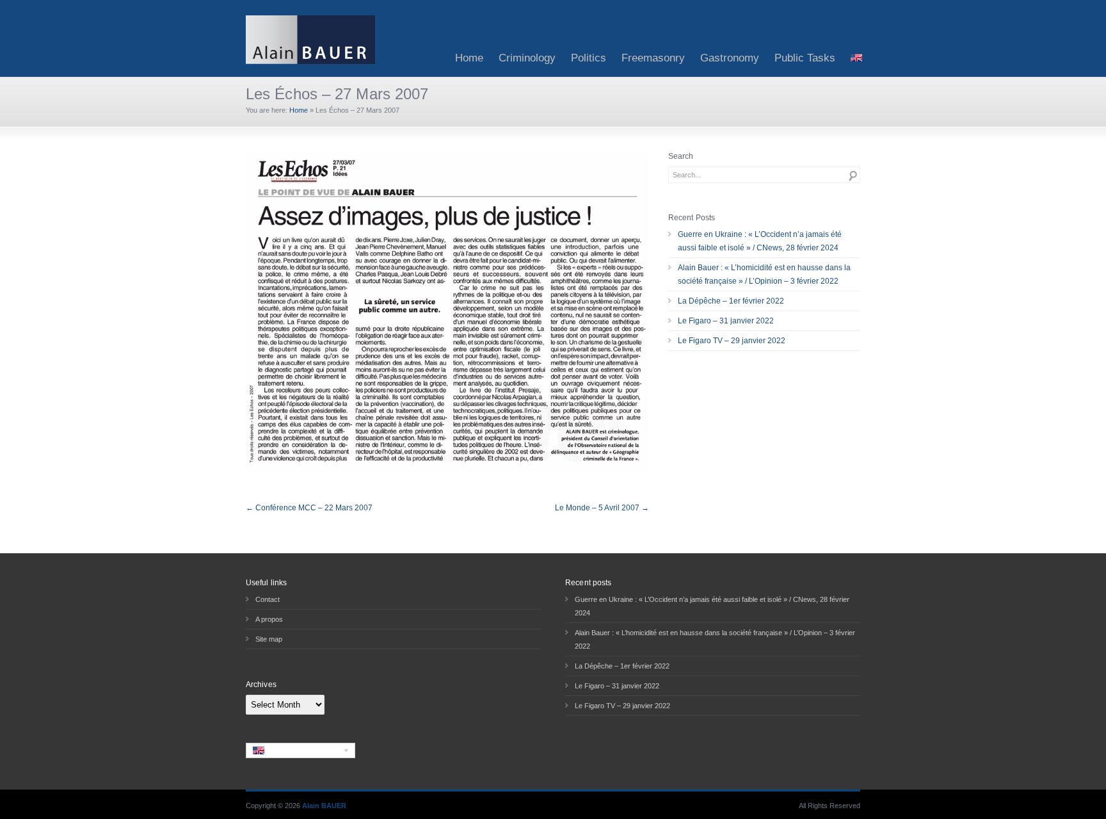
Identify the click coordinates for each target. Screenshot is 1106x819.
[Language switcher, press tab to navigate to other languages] (300, 750)
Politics (588, 58)
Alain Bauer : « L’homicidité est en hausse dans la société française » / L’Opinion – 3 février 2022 (764, 274)
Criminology (527, 58)
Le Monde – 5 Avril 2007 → (602, 507)
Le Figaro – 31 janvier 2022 (726, 320)
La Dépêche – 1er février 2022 (731, 300)
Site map (268, 639)
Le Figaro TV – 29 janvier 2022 (731, 340)
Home (469, 58)
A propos (269, 619)
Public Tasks (804, 58)
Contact (267, 599)
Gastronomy (729, 58)
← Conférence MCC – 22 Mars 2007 (309, 507)
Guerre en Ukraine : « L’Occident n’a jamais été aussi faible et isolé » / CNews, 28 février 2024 (760, 241)
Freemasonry (653, 58)
